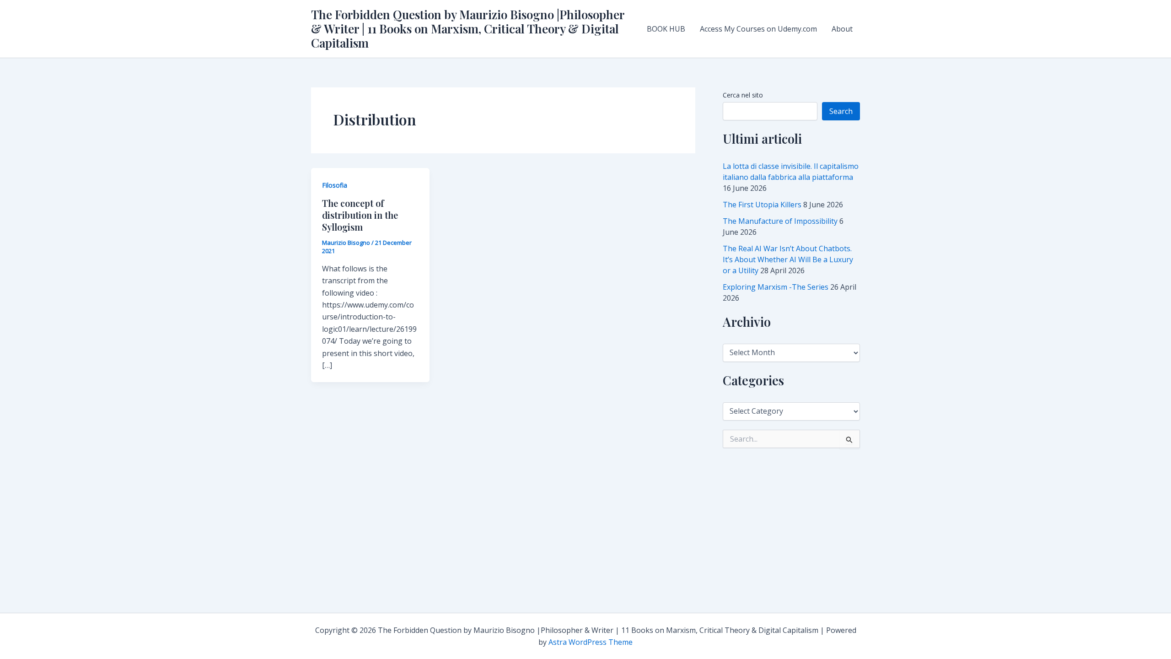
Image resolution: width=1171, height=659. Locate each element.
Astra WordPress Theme (590, 642)
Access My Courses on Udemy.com (758, 29)
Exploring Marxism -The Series (775, 287)
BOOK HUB (666, 29)
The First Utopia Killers (762, 205)
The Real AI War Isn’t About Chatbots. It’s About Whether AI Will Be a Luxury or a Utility (788, 259)
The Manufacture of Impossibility (780, 221)
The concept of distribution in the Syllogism (360, 215)
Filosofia (334, 185)
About (842, 29)
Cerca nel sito (743, 95)
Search (841, 111)
